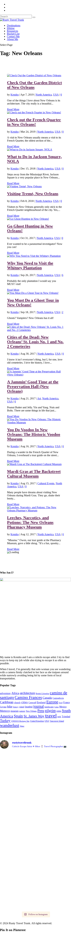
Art (39, 398)
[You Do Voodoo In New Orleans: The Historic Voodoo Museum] (35, 422)
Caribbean (6, 702)
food (61, 703)
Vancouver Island (57, 721)
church (17, 702)
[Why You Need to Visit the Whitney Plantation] (34, 255)
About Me (12, 39)
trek (59, 716)
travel (51, 715)
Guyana (3, 707)
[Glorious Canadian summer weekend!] (35, 780)
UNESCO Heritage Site (20, 721)
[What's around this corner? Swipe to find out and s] (35, 837)
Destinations (13, 25)
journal (38, 706)
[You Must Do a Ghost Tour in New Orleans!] (32, 292)
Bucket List (13, 33)
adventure (5, 693)
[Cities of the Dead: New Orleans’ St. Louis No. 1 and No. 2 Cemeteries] (35, 330)
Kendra (15, 94)
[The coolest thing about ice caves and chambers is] (35, 765)
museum (15, 711)
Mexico (63, 706)
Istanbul (29, 706)
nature (22, 711)
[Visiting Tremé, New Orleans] (24, 186)
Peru (40, 711)
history (16, 707)
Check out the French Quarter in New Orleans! (34, 122)
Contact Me (13, 36)
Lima (56, 707)
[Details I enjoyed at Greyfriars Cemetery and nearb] (35, 801)
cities (24, 702)
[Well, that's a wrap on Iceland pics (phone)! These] (35, 814)
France (66, 702)
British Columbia (42, 693)
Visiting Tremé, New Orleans (32, 193)
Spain (18, 716)
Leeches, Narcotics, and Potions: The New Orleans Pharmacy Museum (30, 522)
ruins (58, 711)
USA (56, 94)
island (21, 707)
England (41, 702)
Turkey (5, 720)
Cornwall (32, 702)
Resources (12, 31)
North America (44, 94)
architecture (27, 693)
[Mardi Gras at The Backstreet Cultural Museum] (34, 464)
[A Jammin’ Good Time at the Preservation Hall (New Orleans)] (35, 374)
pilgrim (50, 711)
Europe (52, 702)
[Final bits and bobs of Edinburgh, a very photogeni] (35, 881)
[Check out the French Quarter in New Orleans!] (34, 112)
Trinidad (66, 716)
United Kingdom (37, 721)
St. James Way (34, 716)
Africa (15, 693)
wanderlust (9, 725)
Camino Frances (28, 697)
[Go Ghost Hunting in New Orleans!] (28, 218)
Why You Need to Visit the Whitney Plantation (30, 265)
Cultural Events (45, 483)
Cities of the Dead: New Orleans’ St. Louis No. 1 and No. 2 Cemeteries (35, 342)
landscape (49, 707)
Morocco (5, 710)
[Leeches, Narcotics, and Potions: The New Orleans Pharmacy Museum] (35, 510)
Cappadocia (58, 698)
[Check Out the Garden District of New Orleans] (34, 75)
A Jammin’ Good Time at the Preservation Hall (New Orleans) (32, 386)
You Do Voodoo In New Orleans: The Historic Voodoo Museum (33, 434)
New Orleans (31, 711)
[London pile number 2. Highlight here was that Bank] (35, 828)
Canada (47, 697)
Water (22, 726)
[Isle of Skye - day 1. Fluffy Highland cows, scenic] (35, 790)
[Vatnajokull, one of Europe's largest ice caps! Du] (35, 902)
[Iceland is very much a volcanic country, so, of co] (35, 889)
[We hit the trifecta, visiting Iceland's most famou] (35, 854)
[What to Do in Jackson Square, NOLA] (29, 149)
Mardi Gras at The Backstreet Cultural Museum (34, 473)
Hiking (10, 28)
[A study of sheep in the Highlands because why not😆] (35, 873)
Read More (13, 109)
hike (9, 706)
